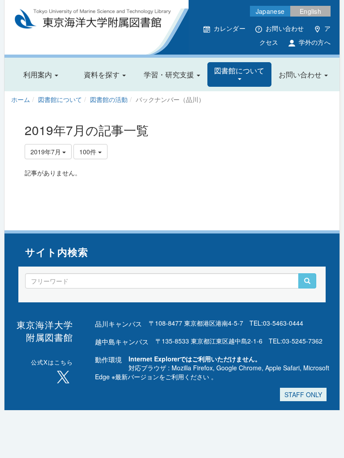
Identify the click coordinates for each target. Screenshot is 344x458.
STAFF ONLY (303, 394)
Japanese (270, 11)
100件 (88, 151)
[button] (41, 74)
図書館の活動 (109, 99)
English (310, 11)
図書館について (60, 99)
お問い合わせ (285, 28)
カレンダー (229, 28)
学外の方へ (315, 42)
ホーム (20, 99)
